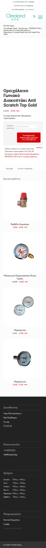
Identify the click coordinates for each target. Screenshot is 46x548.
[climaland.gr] (19, 17)
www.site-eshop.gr (17, 545)
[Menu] (39, 17)
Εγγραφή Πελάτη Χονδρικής (23, 5)
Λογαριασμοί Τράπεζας (12, 528)
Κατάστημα (8, 25)
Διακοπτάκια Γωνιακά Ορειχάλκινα (26, 154)
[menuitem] (24, 2)
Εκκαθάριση (39, 147)
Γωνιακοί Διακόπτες (30, 156)
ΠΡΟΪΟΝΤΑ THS (10, 156)
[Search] (33, 17)
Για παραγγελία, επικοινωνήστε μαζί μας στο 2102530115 (29, 137)
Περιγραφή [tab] (9, 168)
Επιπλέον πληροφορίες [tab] (25, 168)
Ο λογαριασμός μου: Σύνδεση (23, 2)
